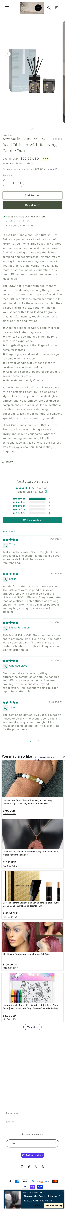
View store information (20, 225)
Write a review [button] (32, 520)
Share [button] (9, 461)
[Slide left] (25, 129)
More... (38, 1205)
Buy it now (32, 205)
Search (10, 1121)
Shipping (7, 163)
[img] (10, 539)
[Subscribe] (55, 1143)
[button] (7, 8)
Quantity (7, 175)
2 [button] (31, 741)
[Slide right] (39, 129)
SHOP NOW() (53, 1205)
